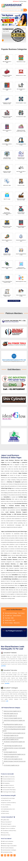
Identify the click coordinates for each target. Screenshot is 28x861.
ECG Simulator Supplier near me (11, 765)
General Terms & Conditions (9, 826)
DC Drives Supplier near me (10, 752)
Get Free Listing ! (20, 1)
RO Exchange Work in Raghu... (9, 792)
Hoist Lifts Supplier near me (10, 715)
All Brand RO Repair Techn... (8, 787)
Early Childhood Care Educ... (8, 776)
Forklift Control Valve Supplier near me (13, 759)
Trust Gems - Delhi (9, 618)
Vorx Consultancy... (6, 804)
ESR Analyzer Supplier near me (11, 735)
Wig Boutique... (5, 811)
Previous (2, 20)
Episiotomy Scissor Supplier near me (12, 711)
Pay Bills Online (5, 819)
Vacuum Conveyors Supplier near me (13, 718)
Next (26, 20)
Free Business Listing (7, 852)
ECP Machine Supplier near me (11, 756)
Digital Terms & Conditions (8, 828)
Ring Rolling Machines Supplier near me (13, 724)
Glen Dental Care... (6, 800)
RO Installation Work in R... (8, 785)
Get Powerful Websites (8, 848)
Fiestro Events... (6, 813)
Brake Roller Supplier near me (11, 713)
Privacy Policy (5, 832)
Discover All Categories (14, 300)
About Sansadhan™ (7, 822)
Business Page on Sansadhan (9, 845)
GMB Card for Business (7, 841)
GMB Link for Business (7, 843)
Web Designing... (6, 783)
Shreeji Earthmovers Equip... (8, 798)
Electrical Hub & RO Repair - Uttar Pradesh (15, 613)
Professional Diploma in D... (8, 781)
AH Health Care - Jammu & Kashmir (13, 615)
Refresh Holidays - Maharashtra (12, 623)
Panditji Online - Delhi (10, 620)
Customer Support (6, 824)
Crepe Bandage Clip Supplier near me (13, 745)
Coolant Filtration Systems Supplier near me (14, 733)
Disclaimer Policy (6, 835)
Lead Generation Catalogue (9, 850)
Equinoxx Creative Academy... (9, 802)
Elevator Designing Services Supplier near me (14, 726)
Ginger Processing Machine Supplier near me (14, 754)
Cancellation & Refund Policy (9, 830)
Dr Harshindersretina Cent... (8, 809)
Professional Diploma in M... (8, 779)
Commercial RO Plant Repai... (9, 789)
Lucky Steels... (5, 807)
